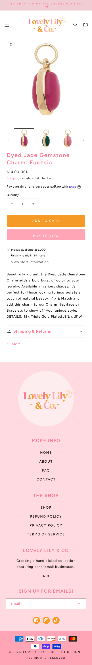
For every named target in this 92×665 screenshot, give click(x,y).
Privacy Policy (46, 525)
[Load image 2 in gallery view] (46, 138)
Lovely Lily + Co (39, 652)
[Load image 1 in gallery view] (24, 138)
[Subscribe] (78, 603)
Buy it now (46, 236)
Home (46, 453)
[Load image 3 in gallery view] (67, 138)
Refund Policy (46, 516)
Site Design (69, 652)
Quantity (13, 195)
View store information (29, 262)
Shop (46, 508)
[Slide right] (84, 140)
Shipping (13, 178)
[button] (7, 25)
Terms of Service (46, 534)
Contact (46, 479)
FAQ (46, 470)
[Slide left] (8, 140)
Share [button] (16, 344)
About (46, 461)
